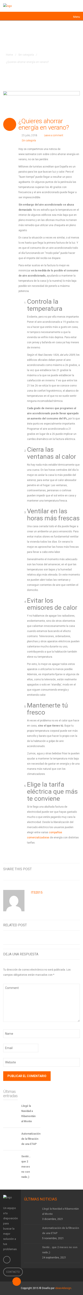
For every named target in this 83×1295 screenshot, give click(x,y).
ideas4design (63, 1288)
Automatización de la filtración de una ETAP (30, 1139)
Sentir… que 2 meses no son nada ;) (25, 1166)
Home (9, 54)
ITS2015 (36, 892)
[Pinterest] (70, 874)
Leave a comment (53, 135)
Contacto (13, 1271)
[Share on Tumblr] (63, 874)
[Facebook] (6, 1259)
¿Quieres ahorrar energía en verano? (44, 124)
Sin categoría (26, 54)
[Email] (78, 874)
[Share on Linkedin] (47, 874)
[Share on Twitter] (39, 874)
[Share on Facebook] (31, 874)
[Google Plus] (55, 874)
